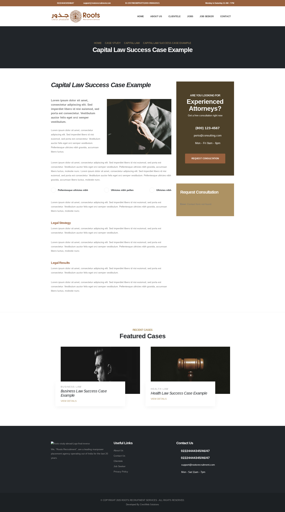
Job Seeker (207, 16)
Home (140, 16)
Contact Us (119, 455)
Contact (225, 16)
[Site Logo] (75, 16)
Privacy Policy (121, 471)
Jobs (190, 16)
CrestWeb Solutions (149, 504)
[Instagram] (178, 480)
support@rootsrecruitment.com (97, 3)
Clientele (174, 16)
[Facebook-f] (194, 480)
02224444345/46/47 (65, 3)
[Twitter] (186, 480)
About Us (156, 16)
